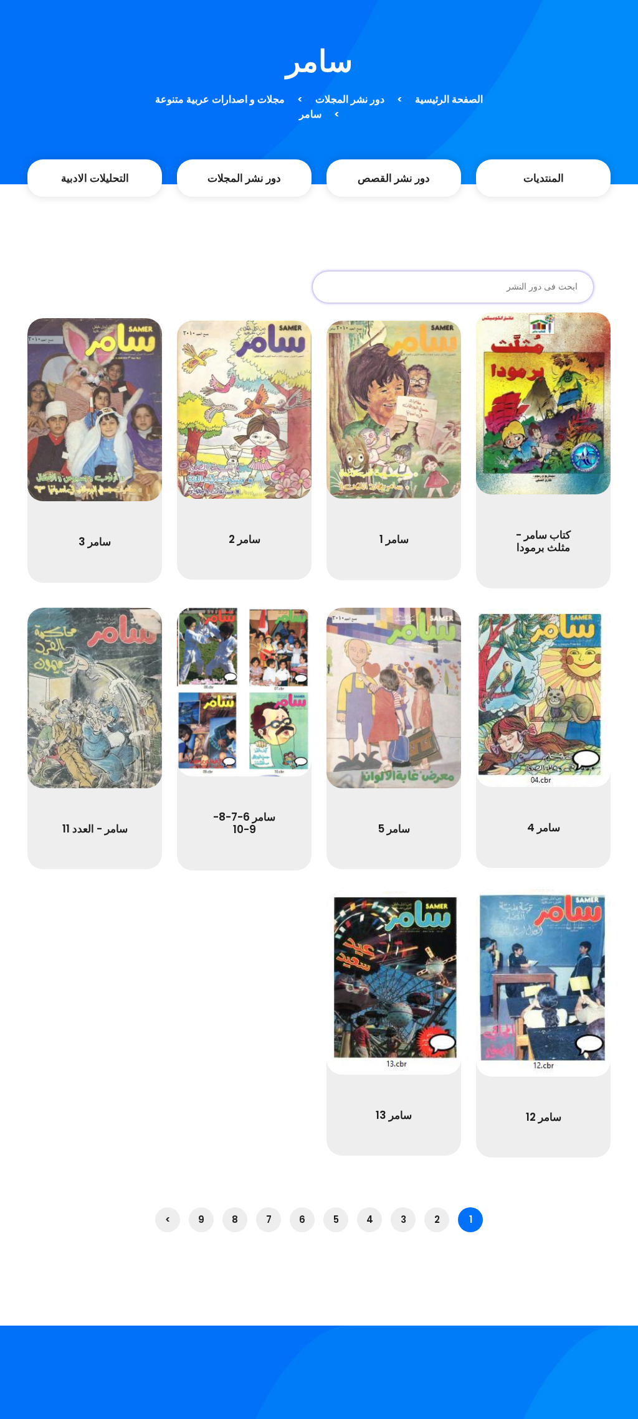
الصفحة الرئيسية (449, 99)
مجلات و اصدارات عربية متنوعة (220, 99)
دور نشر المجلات (349, 99)
